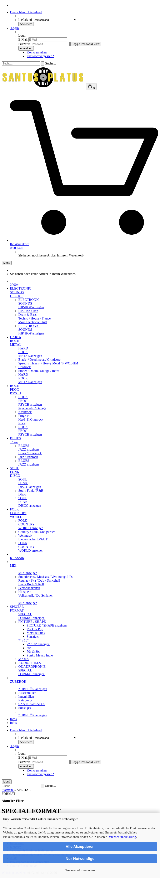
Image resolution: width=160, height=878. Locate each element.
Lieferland (25, 19)
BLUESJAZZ (15, 440)
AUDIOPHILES (29, 663)
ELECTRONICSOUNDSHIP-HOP (20, 292)
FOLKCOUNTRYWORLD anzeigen (30, 524)
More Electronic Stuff (32, 322)
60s (29, 648)
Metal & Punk (36, 633)
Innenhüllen (26, 696)
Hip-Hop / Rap (28, 311)
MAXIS (23, 659)
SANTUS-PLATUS (31, 704)
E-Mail (23, 39)
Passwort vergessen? (40, 56)
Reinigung (25, 700)
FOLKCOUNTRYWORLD (18, 513)
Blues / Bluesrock (30, 453)
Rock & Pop (35, 629)
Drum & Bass (27, 314)
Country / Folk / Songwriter (36, 532)
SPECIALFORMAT (17, 608)
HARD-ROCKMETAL (15, 340)
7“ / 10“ (23, 640)
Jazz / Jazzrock (28, 457)
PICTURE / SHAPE (32, 621)
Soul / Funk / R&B (30, 490)
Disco (22, 494)
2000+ (14, 284)
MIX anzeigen (27, 573)
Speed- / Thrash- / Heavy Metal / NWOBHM (48, 363)
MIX (13, 565)
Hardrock (24, 367)
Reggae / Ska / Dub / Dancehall (39, 580)
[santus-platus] (44, 87)
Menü (6, 262)
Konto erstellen (37, 52)
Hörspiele (24, 591)
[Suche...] (42, 63)
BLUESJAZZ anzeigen (28, 447)
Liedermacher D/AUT (33, 539)
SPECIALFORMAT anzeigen (31, 616)
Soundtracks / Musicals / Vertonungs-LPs (45, 576)
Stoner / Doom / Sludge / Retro (38, 371)
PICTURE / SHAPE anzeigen (47, 625)
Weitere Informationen (80, 870)
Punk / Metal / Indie (40, 655)
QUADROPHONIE (32, 666)
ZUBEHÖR (18, 681)
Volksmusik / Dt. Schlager (35, 595)
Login (14, 28)
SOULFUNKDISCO (15, 471)
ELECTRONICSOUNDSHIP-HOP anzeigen (31, 303)
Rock (21, 423)
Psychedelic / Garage (32, 408)
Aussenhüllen (27, 693)
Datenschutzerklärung (122, 836)
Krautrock (25, 412)
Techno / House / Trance (34, 318)
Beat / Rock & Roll (31, 584)
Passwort (24, 44)
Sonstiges (33, 636)
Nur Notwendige (80, 859)
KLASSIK (17, 558)
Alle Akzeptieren (80, 847)
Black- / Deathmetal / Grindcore (39, 359)
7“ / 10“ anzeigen (38, 644)
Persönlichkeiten (29, 588)
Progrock (24, 415)
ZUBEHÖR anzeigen (32, 689)
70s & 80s (33, 651)
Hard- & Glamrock (30, 419)
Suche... (50, 63)
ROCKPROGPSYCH (15, 389)
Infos (13, 719)
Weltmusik (25, 535)
